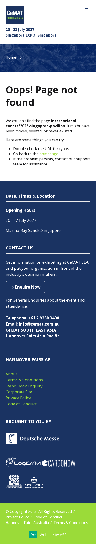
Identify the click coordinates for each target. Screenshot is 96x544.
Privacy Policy (18, 397)
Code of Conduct (21, 403)
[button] (86, 10)
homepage (48, 153)
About (11, 373)
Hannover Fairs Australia (27, 522)
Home (11, 57)
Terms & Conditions (24, 380)
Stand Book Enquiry (24, 386)
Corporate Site (19, 391)
